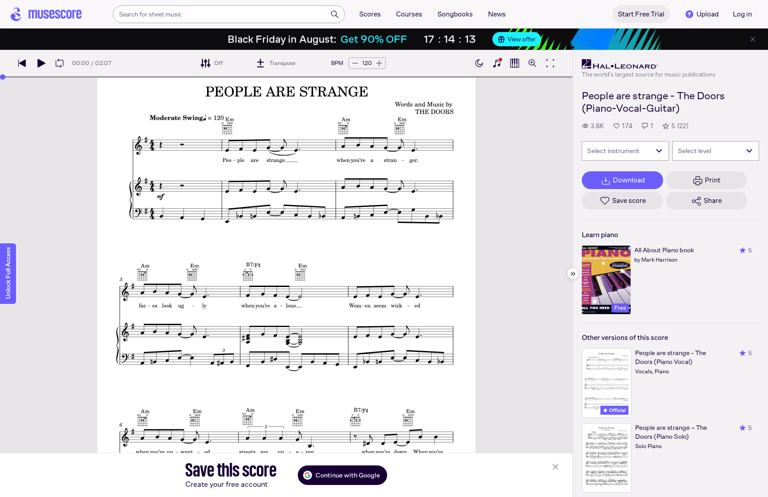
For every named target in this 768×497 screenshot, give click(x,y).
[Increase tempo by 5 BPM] (379, 63)
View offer (522, 39)
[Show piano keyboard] (497, 63)
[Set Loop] (59, 63)
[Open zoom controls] (532, 63)
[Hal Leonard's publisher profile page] (649, 64)
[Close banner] (753, 39)
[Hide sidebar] (573, 273)
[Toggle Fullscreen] (550, 63)
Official (617, 410)
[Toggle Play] (41, 63)
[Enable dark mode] (479, 63)
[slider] (2, 77)
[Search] (334, 14)
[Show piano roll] (515, 63)
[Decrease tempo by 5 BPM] (355, 63)
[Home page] (46, 14)
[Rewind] (22, 63)
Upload (707, 14)
